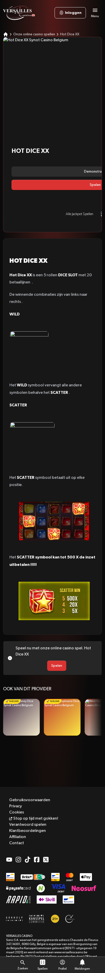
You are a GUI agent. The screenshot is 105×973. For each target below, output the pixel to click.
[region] (52, 717)
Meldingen (82, 968)
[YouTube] (9, 859)
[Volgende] (95, 717)
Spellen (42, 968)
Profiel (62, 968)
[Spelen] (21, 717)
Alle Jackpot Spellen (79, 214)
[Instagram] (18, 859)
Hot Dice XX (69, 34)
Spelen (56, 666)
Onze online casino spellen (34, 34)
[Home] (5, 34)
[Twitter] (46, 859)
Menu (95, 16)
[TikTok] (27, 859)
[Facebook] (37, 859)
